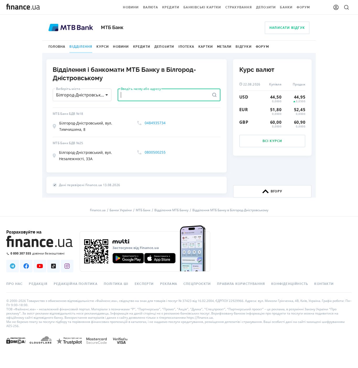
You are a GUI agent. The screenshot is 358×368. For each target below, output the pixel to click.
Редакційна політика (75, 284)
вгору (276, 191)
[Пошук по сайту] (346, 7)
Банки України (121, 210)
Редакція (38, 284)
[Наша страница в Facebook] (26, 266)
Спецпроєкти (197, 284)
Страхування (238, 7)
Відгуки (243, 46)
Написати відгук (287, 27)
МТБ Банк (143, 210)
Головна (56, 46)
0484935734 (155, 122)
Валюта (150, 7)
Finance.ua (98, 210)
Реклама (168, 284)
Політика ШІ (116, 284)
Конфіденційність (289, 284)
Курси (102, 46)
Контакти (324, 284)
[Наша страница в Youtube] (40, 266)
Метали (224, 46)
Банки (286, 7)
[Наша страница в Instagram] (67, 266)
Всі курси (272, 141)
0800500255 (155, 152)
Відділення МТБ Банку (171, 210)
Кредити (170, 7)
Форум (303, 7)
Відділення (80, 46)
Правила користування (241, 284)
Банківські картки (202, 7)
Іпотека (186, 46)
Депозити (266, 7)
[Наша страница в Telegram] (12, 266)
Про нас (14, 284)
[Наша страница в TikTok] (53, 266)
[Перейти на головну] (23, 7)
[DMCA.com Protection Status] (15, 340)
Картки (205, 46)
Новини (131, 7)
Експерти (144, 284)
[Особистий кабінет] (336, 7)
